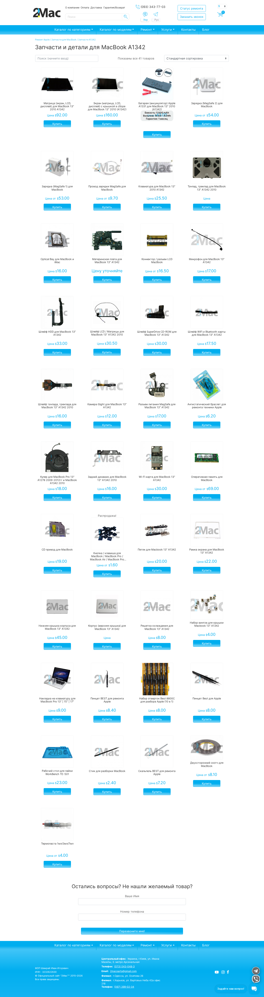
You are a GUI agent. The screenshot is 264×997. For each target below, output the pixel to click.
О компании (72, 7)
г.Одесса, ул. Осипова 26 (122, 975)
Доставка (96, 7)
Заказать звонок (191, 16)
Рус (156, 19)
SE (126, 17)
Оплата (85, 7)
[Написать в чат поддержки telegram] (256, 971)
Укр (145, 19)
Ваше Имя (132, 896)
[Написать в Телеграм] (155, 14)
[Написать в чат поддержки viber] (256, 979)
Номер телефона (132, 911)
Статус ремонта (191, 8)
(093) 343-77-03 (153, 7)
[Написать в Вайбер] (145, 14)
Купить (57, 124)
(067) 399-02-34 (124, 986)
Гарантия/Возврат (114, 7)
